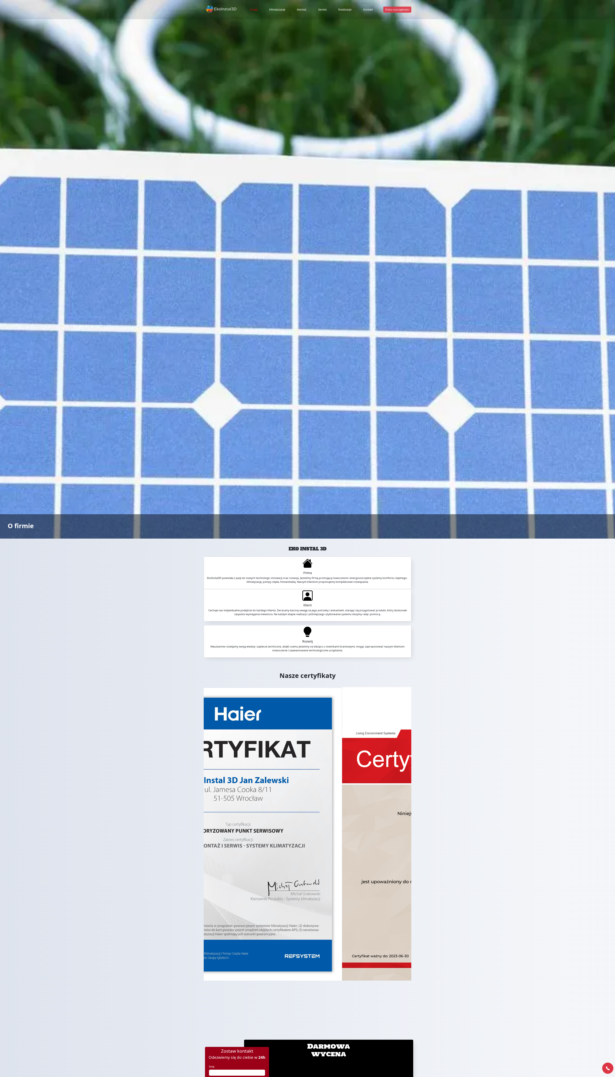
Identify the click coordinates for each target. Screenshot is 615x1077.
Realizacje (345, 9)
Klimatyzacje (277, 9)
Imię (211, 1066)
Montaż (301, 9)
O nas (254, 9)
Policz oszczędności (397, 9)
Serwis (322, 9)
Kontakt (368, 9)
